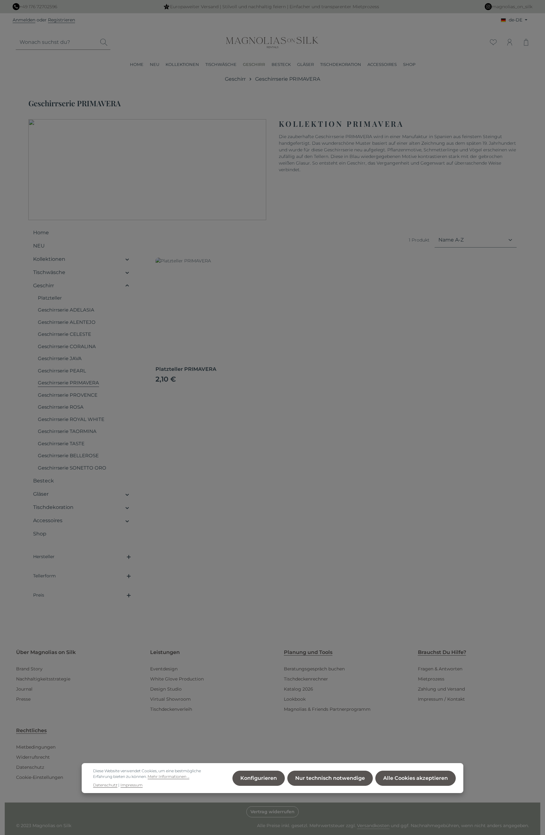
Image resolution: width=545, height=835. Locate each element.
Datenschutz (30, 767)
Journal (24, 689)
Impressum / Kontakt (441, 699)
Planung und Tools (308, 652)
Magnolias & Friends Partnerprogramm (327, 709)
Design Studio (166, 689)
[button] (127, 259)
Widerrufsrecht (33, 757)
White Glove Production (177, 679)
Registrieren (61, 20)
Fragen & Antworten (440, 669)
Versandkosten (373, 825)
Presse (23, 699)
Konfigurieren (258, 778)
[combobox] (56, 42)
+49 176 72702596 (38, 6)
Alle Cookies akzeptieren (415, 778)
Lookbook (295, 699)
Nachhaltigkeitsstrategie (43, 679)
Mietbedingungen (36, 747)
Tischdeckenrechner (306, 679)
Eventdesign (164, 669)
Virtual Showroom (170, 699)
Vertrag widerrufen (272, 812)
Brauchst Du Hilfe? (442, 652)
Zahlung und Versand (441, 689)
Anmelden (24, 20)
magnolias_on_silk (512, 6)
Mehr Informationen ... (168, 776)
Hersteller (44, 556)
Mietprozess (431, 679)
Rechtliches (31, 730)
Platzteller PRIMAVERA (185, 369)
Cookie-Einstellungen (39, 777)
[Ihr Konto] (509, 42)
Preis (38, 595)
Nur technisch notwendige (330, 778)
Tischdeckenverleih (171, 709)
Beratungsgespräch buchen (314, 669)
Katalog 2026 (298, 689)
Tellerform (44, 576)
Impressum (131, 785)
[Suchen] (103, 42)
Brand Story (29, 669)
